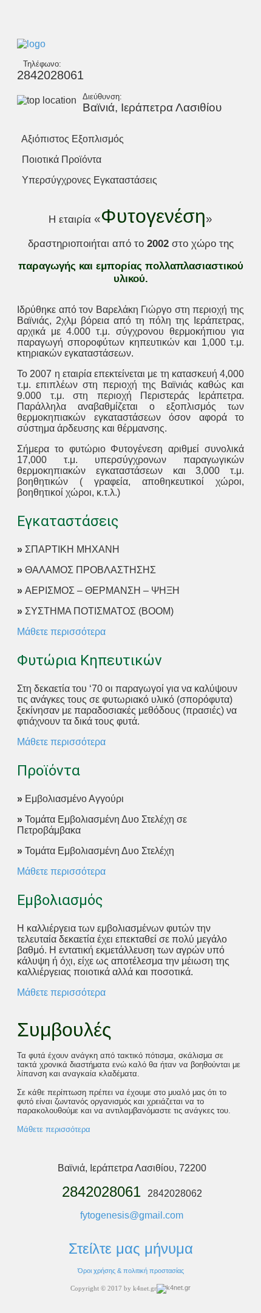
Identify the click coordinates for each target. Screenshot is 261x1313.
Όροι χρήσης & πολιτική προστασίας (131, 1270)
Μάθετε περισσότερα (61, 632)
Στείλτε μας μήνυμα (131, 1248)
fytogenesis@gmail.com (131, 1215)
